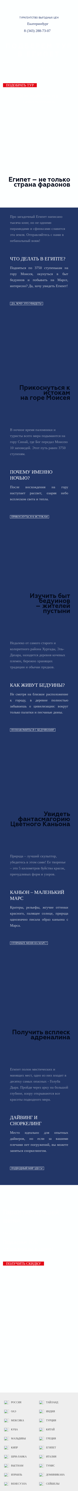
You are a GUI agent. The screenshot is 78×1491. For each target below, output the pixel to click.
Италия (51, 1456)
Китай (50, 1429)
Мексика (17, 1420)
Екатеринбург (37, 24)
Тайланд (52, 1402)
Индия (50, 1411)
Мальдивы (18, 1438)
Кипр (14, 1447)
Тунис (50, 1465)
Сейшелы (52, 1483)
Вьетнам (17, 1465)
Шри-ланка (19, 1456)
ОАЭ (13, 1411)
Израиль (16, 1474)
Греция (51, 1438)
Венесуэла (19, 1483)
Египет (51, 1447)
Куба (14, 1429)
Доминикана (55, 1474)
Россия (16, 1402)
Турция (51, 1420)
